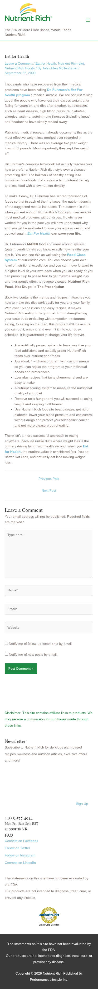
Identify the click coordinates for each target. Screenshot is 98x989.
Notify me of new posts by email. (33, 654)
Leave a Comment (19, 63)
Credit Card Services (49, 925)
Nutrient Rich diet (71, 63)
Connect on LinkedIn (20, 862)
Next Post (49, 490)
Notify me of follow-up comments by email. (41, 644)
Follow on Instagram (20, 855)
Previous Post (49, 479)
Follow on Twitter (17, 848)
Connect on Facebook (21, 841)
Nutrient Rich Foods (20, 68)
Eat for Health (45, 63)
